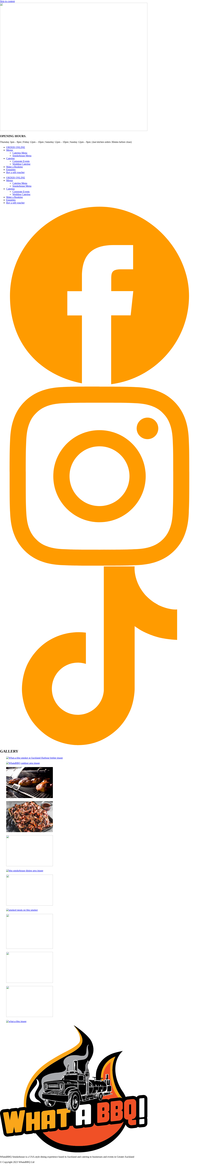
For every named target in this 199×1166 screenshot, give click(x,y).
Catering (10, 158)
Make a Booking (14, 166)
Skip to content (7, 1)
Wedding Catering (21, 164)
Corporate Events (21, 161)
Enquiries (11, 169)
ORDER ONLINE (15, 147)
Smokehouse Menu (21, 155)
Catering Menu (19, 153)
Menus (9, 150)
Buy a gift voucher (15, 172)
